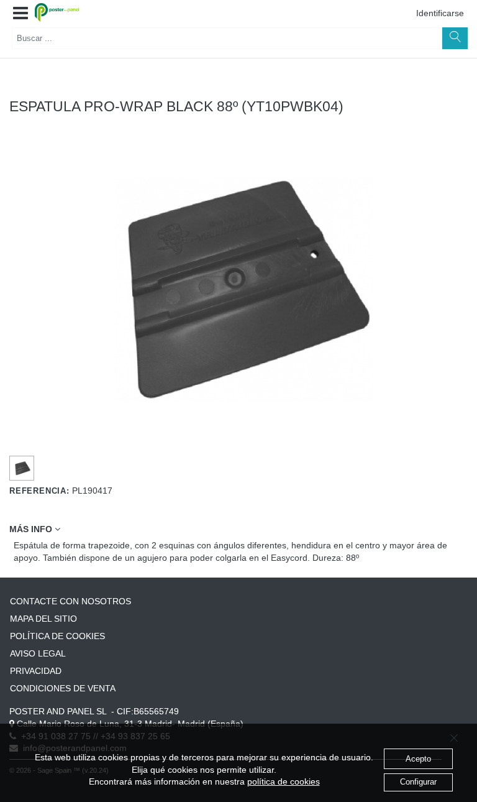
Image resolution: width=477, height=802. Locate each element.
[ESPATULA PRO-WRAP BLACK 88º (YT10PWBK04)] (22, 468)
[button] (20, 13)
